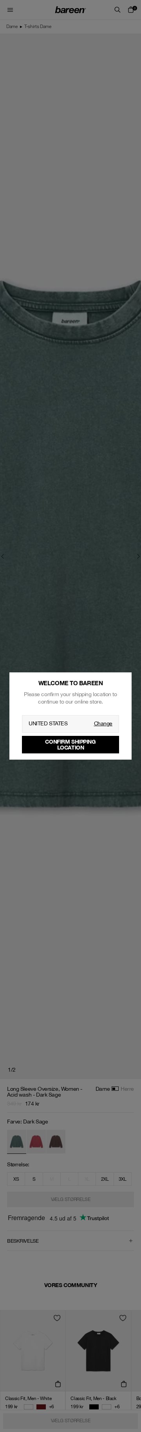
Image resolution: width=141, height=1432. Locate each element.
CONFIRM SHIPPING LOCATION (70, 744)
